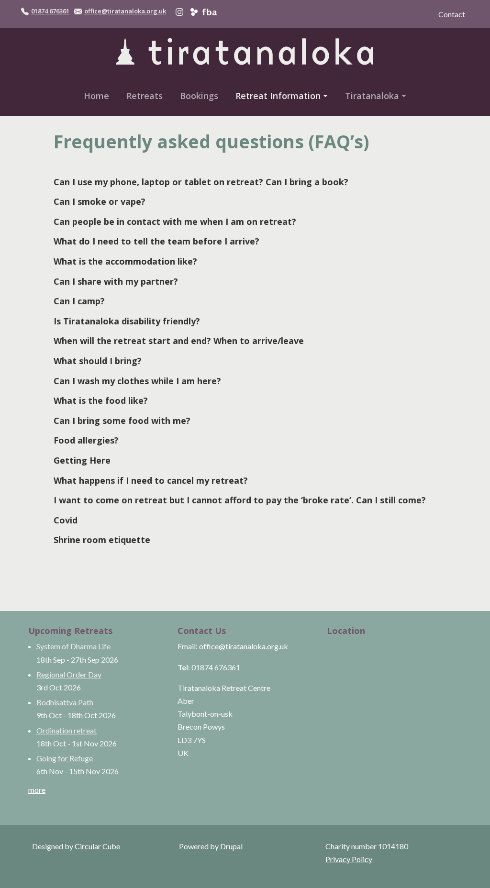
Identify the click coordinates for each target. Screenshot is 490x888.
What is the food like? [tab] (101, 400)
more (36, 789)
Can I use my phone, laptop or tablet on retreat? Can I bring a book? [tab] (201, 182)
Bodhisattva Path (64, 702)
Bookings (199, 95)
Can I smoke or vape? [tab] (99, 201)
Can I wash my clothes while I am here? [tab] (137, 381)
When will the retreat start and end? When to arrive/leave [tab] (179, 340)
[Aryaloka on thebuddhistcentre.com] (194, 11)
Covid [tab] (66, 520)
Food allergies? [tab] (86, 440)
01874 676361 (50, 11)
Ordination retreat (66, 730)
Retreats (144, 95)
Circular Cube (97, 846)
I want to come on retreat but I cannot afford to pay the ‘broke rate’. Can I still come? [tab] (240, 500)
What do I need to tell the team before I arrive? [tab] (156, 241)
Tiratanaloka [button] (372, 95)
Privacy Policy (348, 859)
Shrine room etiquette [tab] (102, 539)
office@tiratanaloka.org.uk (125, 11)
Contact (451, 14)
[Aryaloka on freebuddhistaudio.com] (209, 11)
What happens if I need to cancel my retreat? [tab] (151, 480)
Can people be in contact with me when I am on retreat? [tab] (175, 221)
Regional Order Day (68, 674)
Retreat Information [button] (278, 95)
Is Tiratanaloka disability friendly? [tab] (127, 321)
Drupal (231, 846)
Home (96, 95)
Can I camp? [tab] (79, 301)
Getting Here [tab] (82, 460)
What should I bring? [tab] (98, 360)
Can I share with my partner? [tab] (116, 281)
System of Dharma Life (73, 646)
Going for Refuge (64, 758)
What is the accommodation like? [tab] (125, 261)
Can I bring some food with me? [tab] (122, 420)
